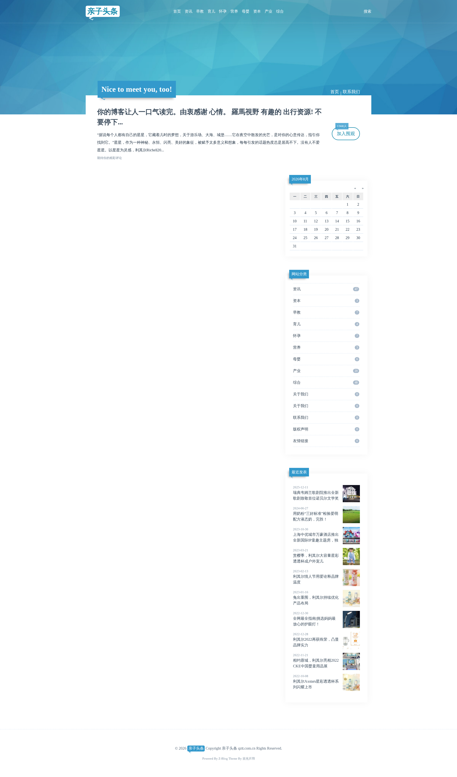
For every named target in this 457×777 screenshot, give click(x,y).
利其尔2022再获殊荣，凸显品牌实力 (316, 639)
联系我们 (325, 417)
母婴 (245, 11)
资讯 (188, 11)
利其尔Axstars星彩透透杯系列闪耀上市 (316, 681)
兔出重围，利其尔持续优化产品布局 (316, 597)
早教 (200, 11)
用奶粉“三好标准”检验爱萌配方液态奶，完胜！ (315, 513)
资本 (257, 11)
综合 (280, 11)
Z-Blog (223, 758)
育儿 (211, 11)
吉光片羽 (249, 758)
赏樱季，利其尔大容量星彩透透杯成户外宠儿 (316, 555)
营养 (234, 11)
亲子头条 (102, 11)
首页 (177, 11)
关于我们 (325, 394)
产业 (268, 11)
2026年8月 (300, 179)
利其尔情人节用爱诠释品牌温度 (316, 576)
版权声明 (325, 429)
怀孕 (223, 11)
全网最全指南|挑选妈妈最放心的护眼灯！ (314, 618)
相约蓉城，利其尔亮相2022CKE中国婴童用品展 (316, 660)
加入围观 (346, 131)
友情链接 (325, 441)
